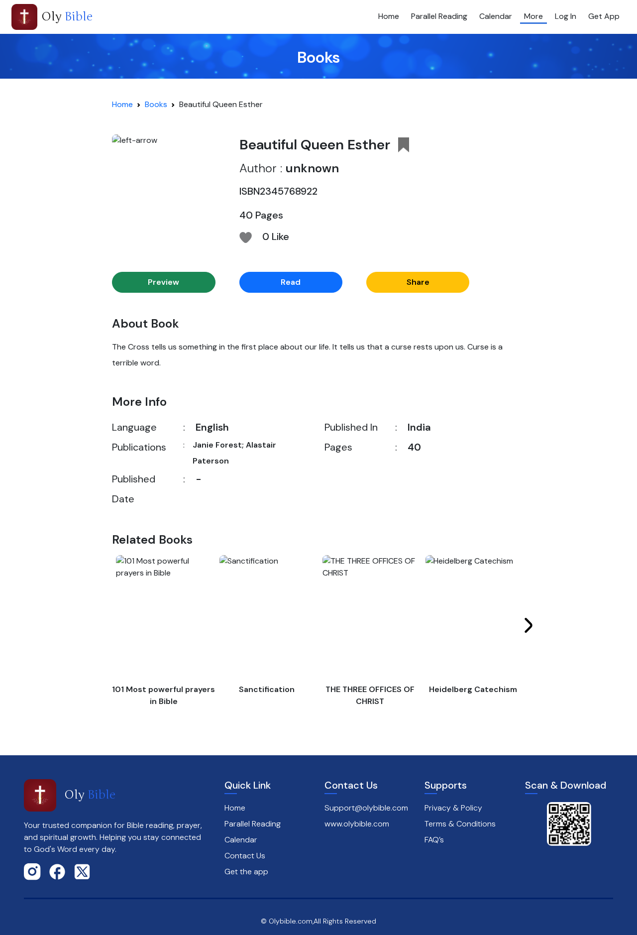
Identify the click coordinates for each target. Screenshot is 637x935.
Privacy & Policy (453, 808)
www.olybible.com (356, 823)
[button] (403, 144)
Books (156, 104)
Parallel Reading (439, 16)
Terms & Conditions (460, 823)
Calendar (495, 16)
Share (418, 282)
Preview (163, 282)
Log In (565, 16)
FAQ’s (434, 839)
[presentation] (528, 625)
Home (388, 16)
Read (291, 282)
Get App (604, 16)
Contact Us (244, 855)
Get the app (246, 871)
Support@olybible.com (366, 808)
